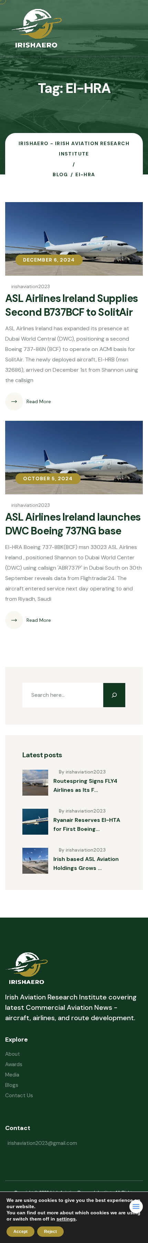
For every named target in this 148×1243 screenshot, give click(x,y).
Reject (50, 1231)
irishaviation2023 (30, 286)
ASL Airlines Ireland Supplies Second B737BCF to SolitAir (71, 305)
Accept (20, 1231)
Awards (13, 1064)
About (12, 1054)
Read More (39, 401)
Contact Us (19, 1095)
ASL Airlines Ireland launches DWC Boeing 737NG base (72, 524)
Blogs (11, 1085)
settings (66, 1219)
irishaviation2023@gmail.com (42, 1143)
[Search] (114, 695)
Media (12, 1074)
